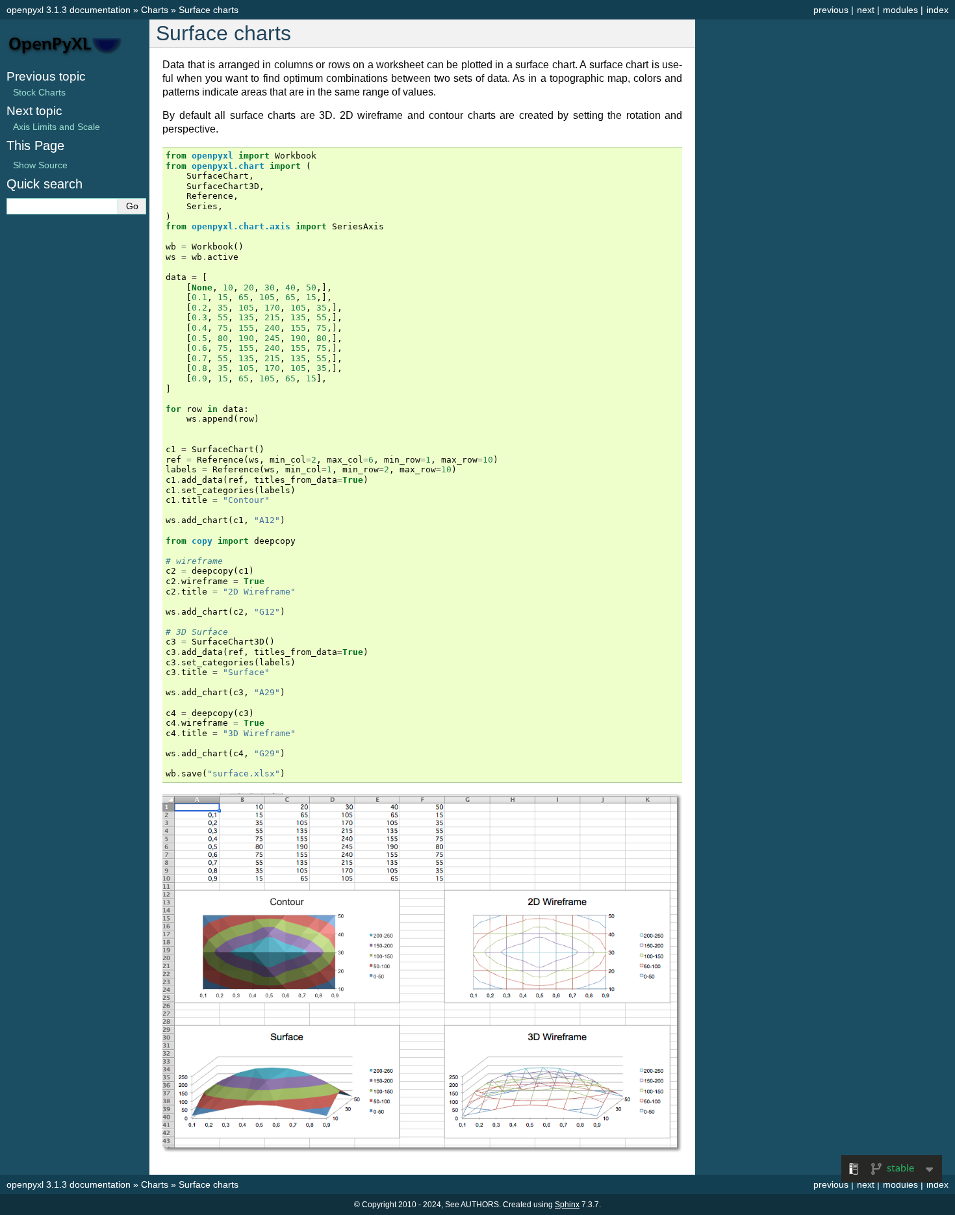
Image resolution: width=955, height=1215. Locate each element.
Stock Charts (39, 92)
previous (830, 10)
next (865, 10)
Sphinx (567, 1204)
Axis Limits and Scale (56, 127)
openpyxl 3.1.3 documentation (68, 10)
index (937, 10)
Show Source (40, 165)
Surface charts (208, 10)
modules (900, 10)
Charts (154, 10)
